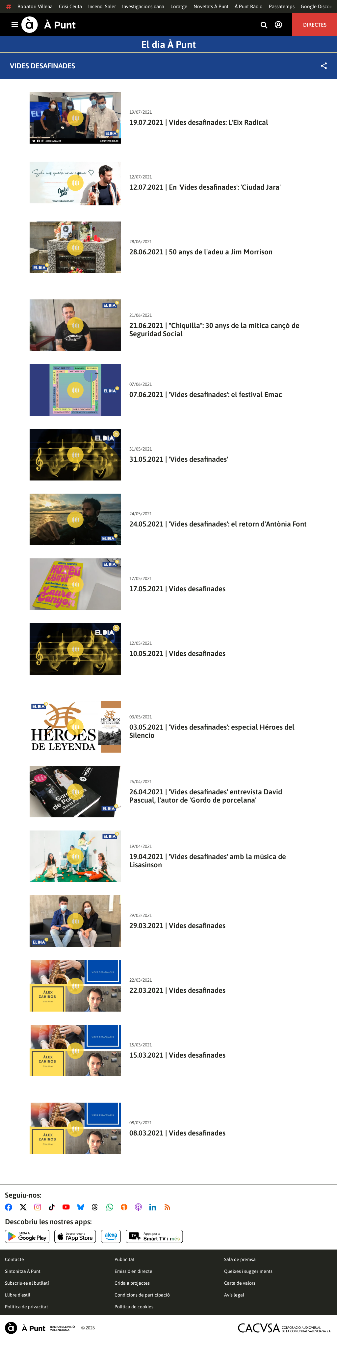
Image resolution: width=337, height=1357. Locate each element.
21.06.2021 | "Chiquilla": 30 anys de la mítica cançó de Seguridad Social (214, 329)
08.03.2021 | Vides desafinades (177, 1133)
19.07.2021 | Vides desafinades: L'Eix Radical (198, 122)
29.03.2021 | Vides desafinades (177, 926)
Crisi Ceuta (70, 6)
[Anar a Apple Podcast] (139, 1207)
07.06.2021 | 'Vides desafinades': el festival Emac (205, 394)
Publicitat (125, 1259)
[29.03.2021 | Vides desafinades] (75, 921)
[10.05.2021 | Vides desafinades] (75, 649)
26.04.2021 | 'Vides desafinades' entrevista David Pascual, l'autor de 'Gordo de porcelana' (205, 796)
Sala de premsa (240, 1259)
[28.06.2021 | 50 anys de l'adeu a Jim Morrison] (75, 247)
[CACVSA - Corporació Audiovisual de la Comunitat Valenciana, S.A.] (284, 1328)
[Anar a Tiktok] (53, 1207)
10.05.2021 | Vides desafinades (177, 653)
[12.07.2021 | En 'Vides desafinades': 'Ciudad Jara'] (75, 182)
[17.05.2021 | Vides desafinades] (75, 584)
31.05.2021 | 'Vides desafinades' (178, 459)
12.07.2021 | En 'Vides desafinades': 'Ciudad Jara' (205, 187)
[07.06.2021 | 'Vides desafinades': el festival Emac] (75, 390)
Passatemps (282, 6)
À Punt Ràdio (249, 6)
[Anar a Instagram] (39, 1207)
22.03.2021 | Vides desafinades (177, 990)
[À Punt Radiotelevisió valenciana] (40, 1328)
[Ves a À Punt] (48, 24)
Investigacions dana (143, 6)
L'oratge (178, 6)
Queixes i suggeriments (248, 1271)
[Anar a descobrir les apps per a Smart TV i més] (154, 1236)
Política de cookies (134, 1306)
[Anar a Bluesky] (82, 1207)
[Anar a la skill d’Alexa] (111, 1236)
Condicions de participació (142, 1295)
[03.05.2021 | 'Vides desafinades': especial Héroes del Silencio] (75, 727)
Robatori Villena (35, 6)
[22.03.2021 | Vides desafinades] (75, 986)
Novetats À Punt (211, 6)
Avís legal (234, 1295)
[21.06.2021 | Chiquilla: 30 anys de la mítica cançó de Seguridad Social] (75, 325)
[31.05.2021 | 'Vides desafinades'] (75, 454)
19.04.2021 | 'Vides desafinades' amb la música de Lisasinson (207, 861)
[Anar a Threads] (96, 1207)
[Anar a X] (24, 1207)
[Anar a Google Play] (27, 1236)
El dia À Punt (168, 44)
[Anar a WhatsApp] (111, 1207)
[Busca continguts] (264, 25)
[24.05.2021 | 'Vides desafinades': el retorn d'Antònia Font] (75, 519)
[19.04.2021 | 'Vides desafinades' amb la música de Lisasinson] (75, 856)
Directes (314, 25)
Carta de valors (239, 1283)
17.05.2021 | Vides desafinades (177, 589)
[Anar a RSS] (169, 1207)
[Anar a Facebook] (10, 1207)
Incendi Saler (102, 6)
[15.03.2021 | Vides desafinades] (75, 1050)
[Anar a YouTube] (67, 1207)
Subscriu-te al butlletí (27, 1283)
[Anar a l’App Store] (75, 1236)
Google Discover (318, 6)
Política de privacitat (26, 1306)
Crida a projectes (132, 1283)
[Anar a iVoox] (125, 1207)
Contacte (14, 1259)
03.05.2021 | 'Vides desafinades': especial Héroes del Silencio (212, 731)
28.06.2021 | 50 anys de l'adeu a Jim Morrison (200, 252)
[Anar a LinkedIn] (154, 1207)
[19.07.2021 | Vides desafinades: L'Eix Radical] (75, 118)
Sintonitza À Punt (22, 1271)
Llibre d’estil (17, 1295)
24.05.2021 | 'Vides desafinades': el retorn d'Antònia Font (218, 524)
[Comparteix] (324, 65)
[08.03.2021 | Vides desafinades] (75, 1128)
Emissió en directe (133, 1271)
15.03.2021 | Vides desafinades (177, 1055)
